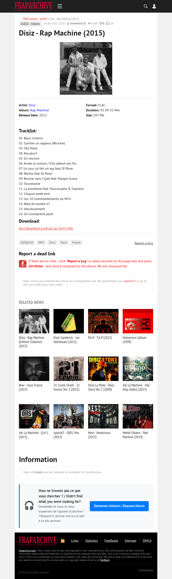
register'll (129, 281)
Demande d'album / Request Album (119, 506)
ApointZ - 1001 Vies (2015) (66, 434)
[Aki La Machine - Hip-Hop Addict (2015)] (138, 369)
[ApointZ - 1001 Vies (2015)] (68, 416)
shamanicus (78, 23)
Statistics (91, 541)
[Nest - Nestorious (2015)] (103, 416)
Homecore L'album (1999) (134, 339)
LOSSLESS (27, 243)
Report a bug (144, 243)
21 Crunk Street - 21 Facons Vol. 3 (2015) (66, 387)
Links (75, 541)
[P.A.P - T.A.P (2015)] (103, 321)
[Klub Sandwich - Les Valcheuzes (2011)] (68, 321)
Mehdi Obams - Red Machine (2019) (135, 434)
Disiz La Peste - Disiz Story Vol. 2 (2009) (101, 387)
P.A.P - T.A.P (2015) (100, 337)
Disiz (52, 243)
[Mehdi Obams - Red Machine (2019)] (138, 416)
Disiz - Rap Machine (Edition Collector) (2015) (31, 341)
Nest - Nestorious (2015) (99, 434)
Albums (35, 23)
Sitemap (130, 541)
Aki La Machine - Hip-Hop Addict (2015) (136, 387)
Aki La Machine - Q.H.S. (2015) (33, 434)
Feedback (111, 541)
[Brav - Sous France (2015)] (34, 369)
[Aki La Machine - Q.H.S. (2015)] (34, 416)
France (76, 243)
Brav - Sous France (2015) (30, 387)
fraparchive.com (27, 550)
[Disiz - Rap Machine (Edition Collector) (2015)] (34, 321)
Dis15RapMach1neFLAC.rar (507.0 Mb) (46, 229)
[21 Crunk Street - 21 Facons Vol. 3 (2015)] (68, 369)
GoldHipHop (146, 570)
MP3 (41, 243)
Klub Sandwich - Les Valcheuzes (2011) (66, 339)
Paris (64, 243)
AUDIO (25, 23)
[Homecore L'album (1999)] (138, 321)
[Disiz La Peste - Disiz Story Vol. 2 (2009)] (103, 369)
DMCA (147, 541)
